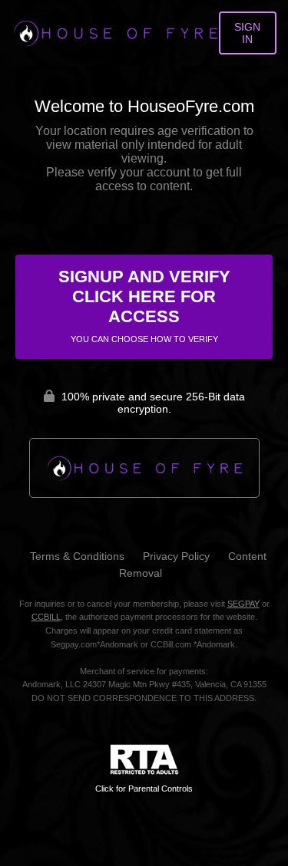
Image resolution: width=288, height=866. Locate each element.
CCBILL (46, 616)
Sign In (247, 33)
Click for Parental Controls (144, 788)
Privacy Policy (176, 556)
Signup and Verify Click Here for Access (144, 305)
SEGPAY (243, 603)
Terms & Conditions (77, 556)
